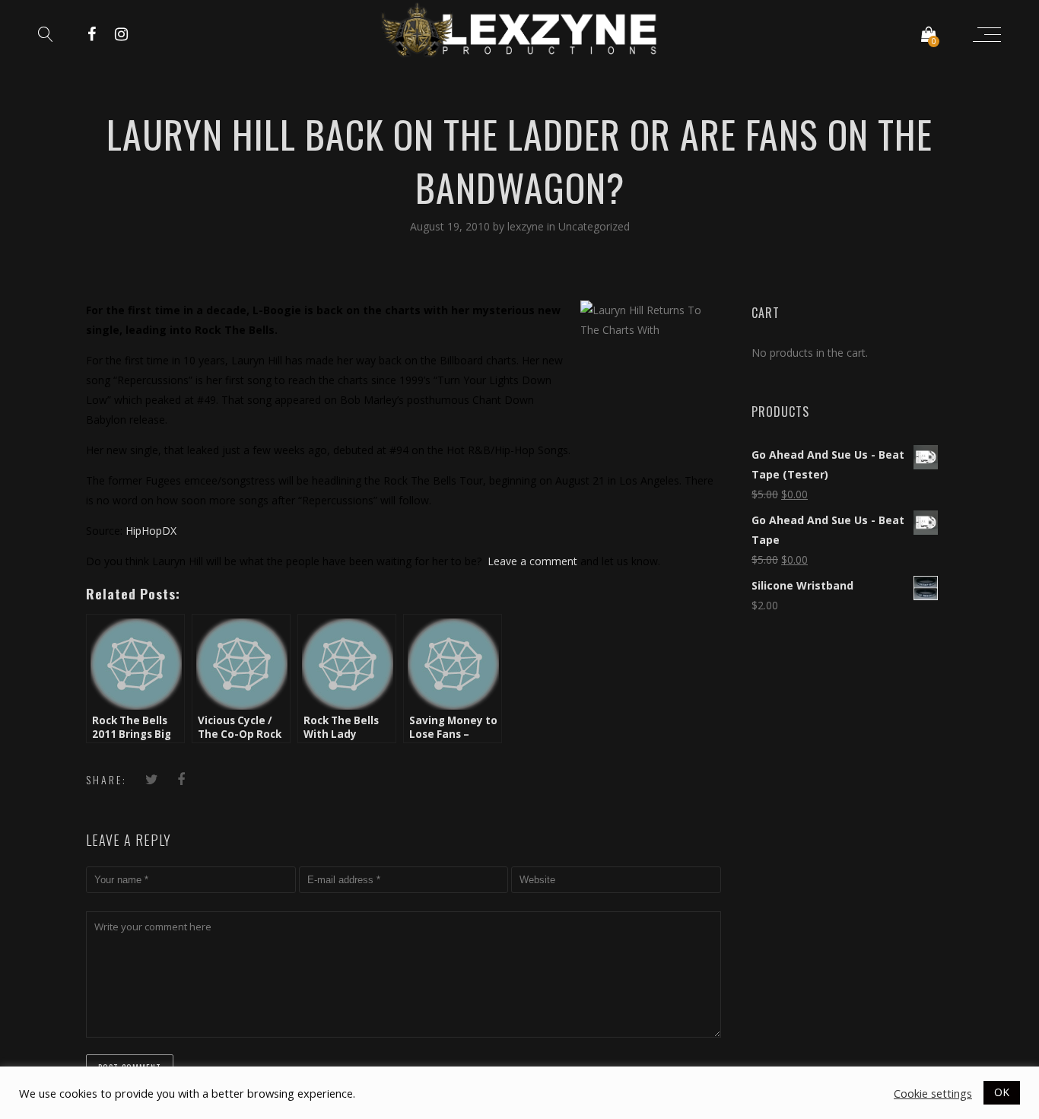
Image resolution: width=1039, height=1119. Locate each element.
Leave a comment (532, 561)
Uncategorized (594, 226)
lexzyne (527, 226)
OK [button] (1001, 1092)
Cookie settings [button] (933, 1093)
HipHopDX (151, 530)
